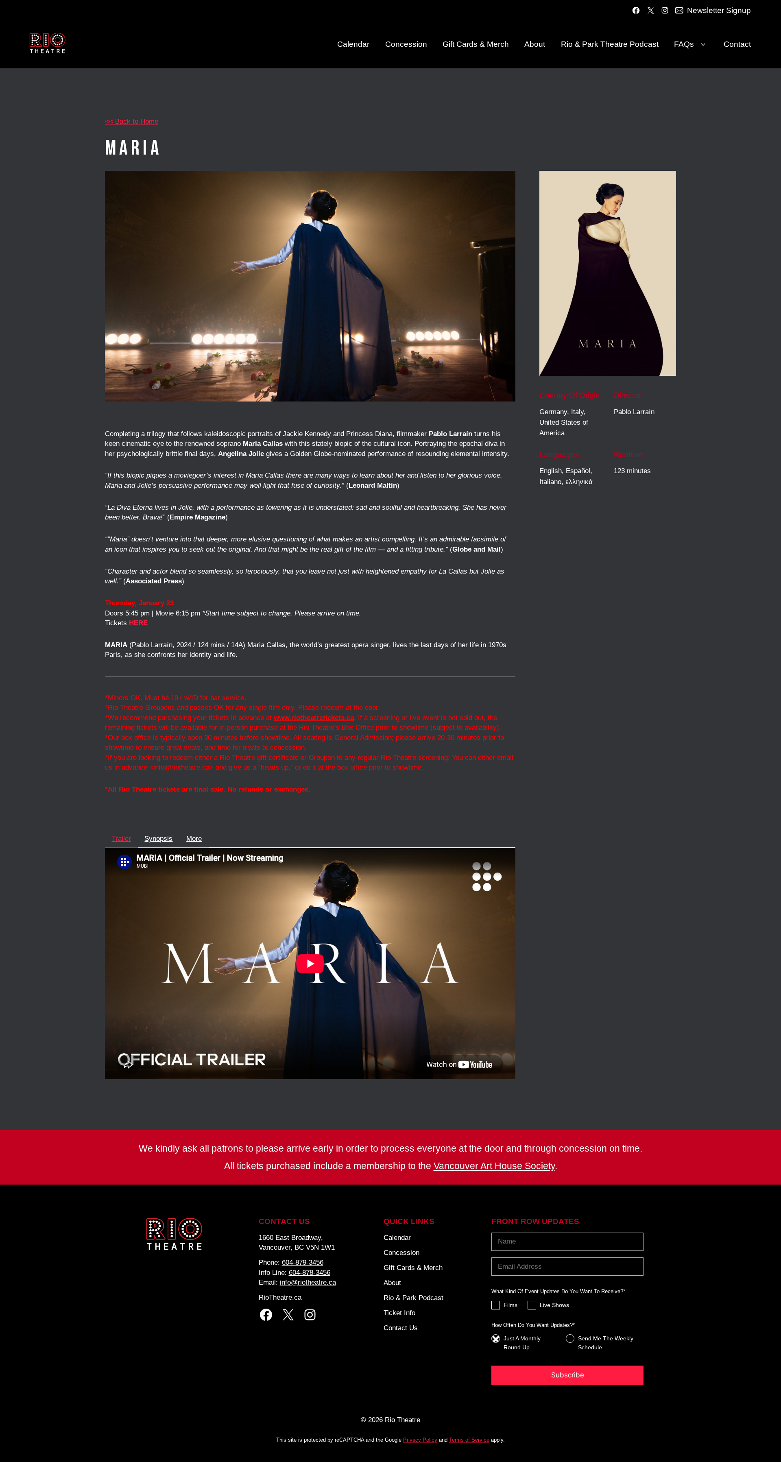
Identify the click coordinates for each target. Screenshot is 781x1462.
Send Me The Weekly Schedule (605, 1342)
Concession (406, 44)
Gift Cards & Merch (476, 44)
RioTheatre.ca (280, 1297)
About (534, 44)
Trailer (121, 838)
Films (510, 1305)
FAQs (684, 44)
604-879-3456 (302, 1262)
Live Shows (554, 1305)
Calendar (353, 44)
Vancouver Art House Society (494, 1166)
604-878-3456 (309, 1272)
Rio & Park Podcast (413, 1298)
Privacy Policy (420, 1440)
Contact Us (401, 1328)
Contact (737, 44)
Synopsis (158, 838)
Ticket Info (399, 1313)
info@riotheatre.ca (308, 1282)
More (194, 838)
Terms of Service (469, 1440)
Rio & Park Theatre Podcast (610, 44)
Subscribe (567, 1375)
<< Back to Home (131, 121)
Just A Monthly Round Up (522, 1342)
